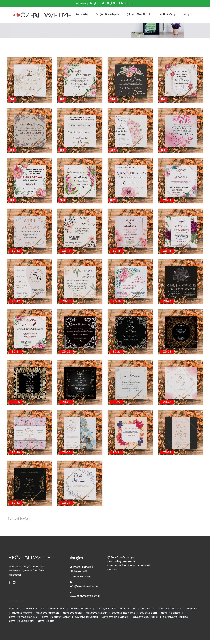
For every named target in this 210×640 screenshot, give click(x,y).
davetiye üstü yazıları (145, 617)
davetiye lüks (46, 621)
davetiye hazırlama (123, 612)
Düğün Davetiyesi (107, 14)
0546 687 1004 (82, 576)
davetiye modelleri (169, 608)
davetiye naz (128, 608)
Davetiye (113, 569)
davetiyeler (192, 608)
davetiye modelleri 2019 (23, 617)
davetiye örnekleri (80, 608)
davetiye (14, 608)
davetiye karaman (47, 612)
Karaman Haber (116, 565)
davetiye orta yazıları (115, 617)
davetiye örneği (170, 612)
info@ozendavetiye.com (85, 586)
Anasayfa (81, 14)
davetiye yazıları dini (21, 621)
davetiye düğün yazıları (56, 617)
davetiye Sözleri (34, 608)
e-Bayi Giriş (167, 14)
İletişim (187, 14)
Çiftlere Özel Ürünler (139, 14)
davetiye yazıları (106, 608)
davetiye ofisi (56, 608)
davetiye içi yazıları (86, 617)
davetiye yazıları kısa (175, 617)
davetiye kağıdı (72, 612)
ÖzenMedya (129, 561)
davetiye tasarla (21, 612)
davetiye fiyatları (96, 612)
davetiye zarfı (148, 612)
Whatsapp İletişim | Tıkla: (105, 3)
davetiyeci (147, 608)
